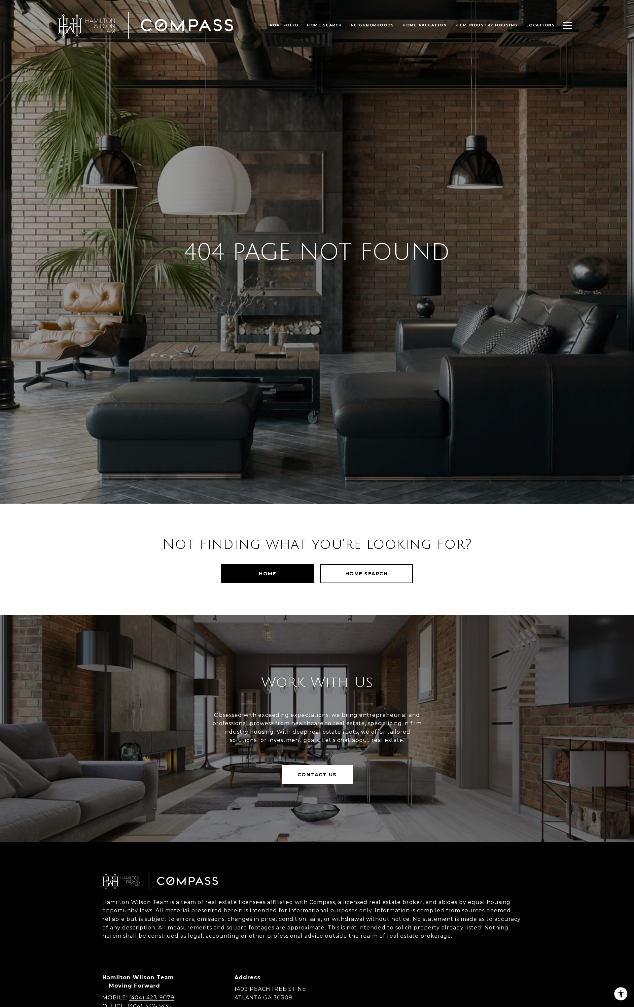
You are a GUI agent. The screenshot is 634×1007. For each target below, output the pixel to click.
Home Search (366, 574)
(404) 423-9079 (151, 997)
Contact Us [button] (317, 775)
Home (267, 574)
